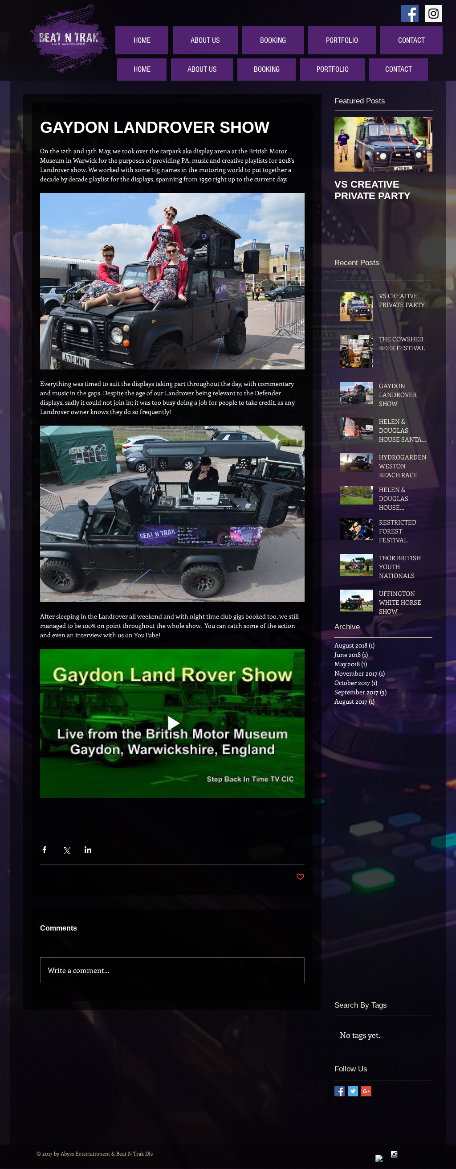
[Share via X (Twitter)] (66, 849)
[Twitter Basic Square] (353, 1091)
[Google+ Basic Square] (366, 1091)
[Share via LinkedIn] (88, 849)
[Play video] (172, 723)
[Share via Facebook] (44, 849)
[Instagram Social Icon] (433, 13)
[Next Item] (418, 144)
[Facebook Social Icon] (410, 13)
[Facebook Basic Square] (339, 1091)
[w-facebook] (379, 1159)
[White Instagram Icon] (394, 1154)
